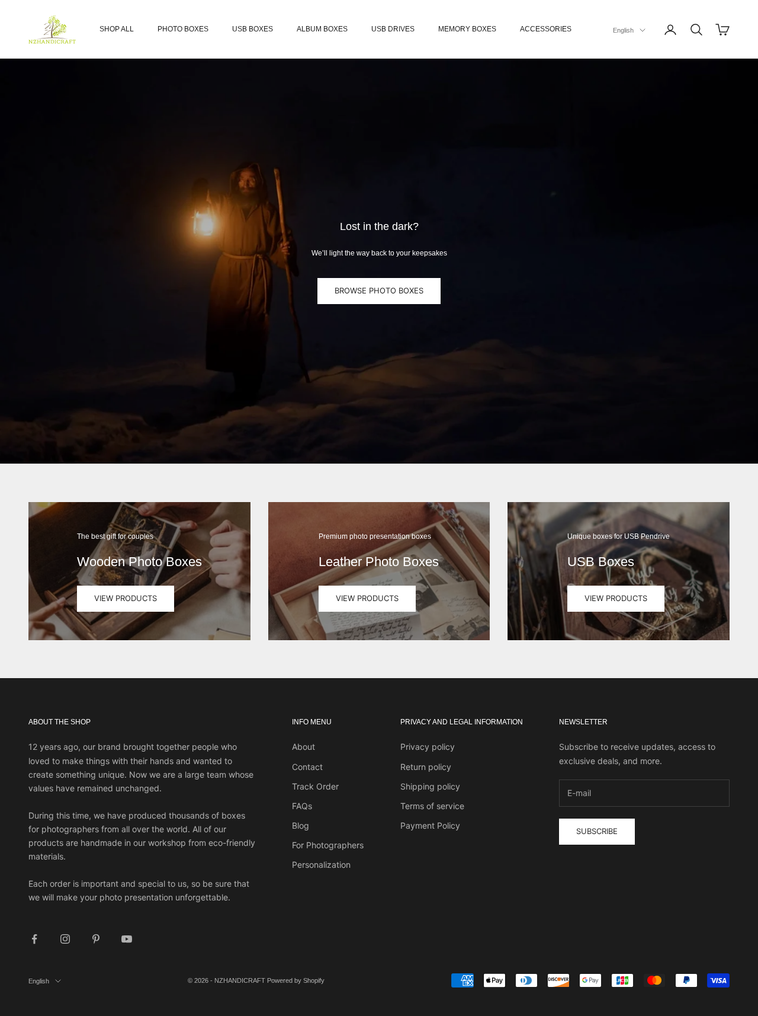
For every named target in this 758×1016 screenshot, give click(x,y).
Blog (300, 825)
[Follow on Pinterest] (96, 939)
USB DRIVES (393, 29)
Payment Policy (430, 825)
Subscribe (597, 831)
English (623, 30)
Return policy (425, 767)
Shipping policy (430, 786)
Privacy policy (427, 747)
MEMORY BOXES (467, 29)
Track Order (315, 786)
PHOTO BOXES (183, 29)
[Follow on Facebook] (34, 939)
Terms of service (432, 806)
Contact (307, 767)
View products (125, 598)
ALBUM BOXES (322, 29)
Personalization (321, 865)
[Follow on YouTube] (127, 939)
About (303, 747)
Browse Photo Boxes (379, 290)
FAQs (302, 806)
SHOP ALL (116, 29)
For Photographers (328, 845)
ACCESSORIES (545, 29)
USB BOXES (252, 29)
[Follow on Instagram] (65, 939)
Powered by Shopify (296, 980)
